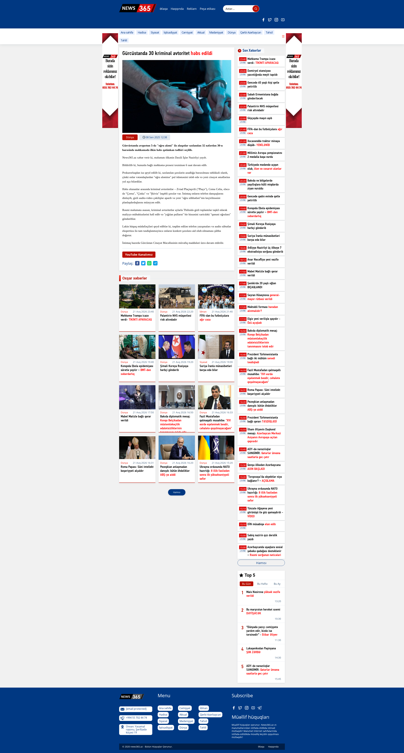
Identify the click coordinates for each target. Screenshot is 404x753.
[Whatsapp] (149, 263)
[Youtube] (283, 20)
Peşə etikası (207, 8)
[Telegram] (155, 263)
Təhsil (269, 32)
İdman (204, 708)
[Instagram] (276, 20)
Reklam (192, 8)
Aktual (201, 32)
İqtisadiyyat (170, 32)
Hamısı (176, 492)
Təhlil (124, 40)
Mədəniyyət (216, 32)
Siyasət (155, 32)
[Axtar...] (255, 8)
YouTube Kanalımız (139, 254)
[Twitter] (270, 20)
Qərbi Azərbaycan (250, 32)
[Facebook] (263, 20)
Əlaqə (164, 8)
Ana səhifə (127, 32)
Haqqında (177, 8)
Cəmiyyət (187, 32)
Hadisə (142, 32)
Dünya (231, 32)
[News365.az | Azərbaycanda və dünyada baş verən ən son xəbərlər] (138, 8)
